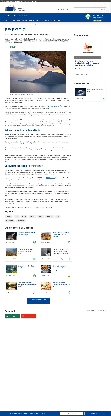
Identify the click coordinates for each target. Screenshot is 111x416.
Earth (16, 216)
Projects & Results (26, 20)
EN (9, 29)
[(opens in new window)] (18, 8)
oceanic (32, 216)
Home (7, 20)
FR (16, 29)
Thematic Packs (15, 20)
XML (13, 316)
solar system (9, 220)
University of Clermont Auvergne (50, 106)
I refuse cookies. (96, 413)
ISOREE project (50, 178)
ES (13, 29)
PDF (30, 316)
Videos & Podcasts (38, 20)
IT (20, 29)
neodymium (20, 220)
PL (23, 29)
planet (24, 216)
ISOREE (8, 216)
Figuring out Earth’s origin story (43, 207)
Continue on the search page (38, 299)
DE (6, 29)
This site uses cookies (15, 413)
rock (58, 216)
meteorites (50, 216)
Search (58, 20)
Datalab (52, 20)
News (47, 20)
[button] (68, 9)
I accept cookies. (72, 413)
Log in (62, 9)
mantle (40, 216)
